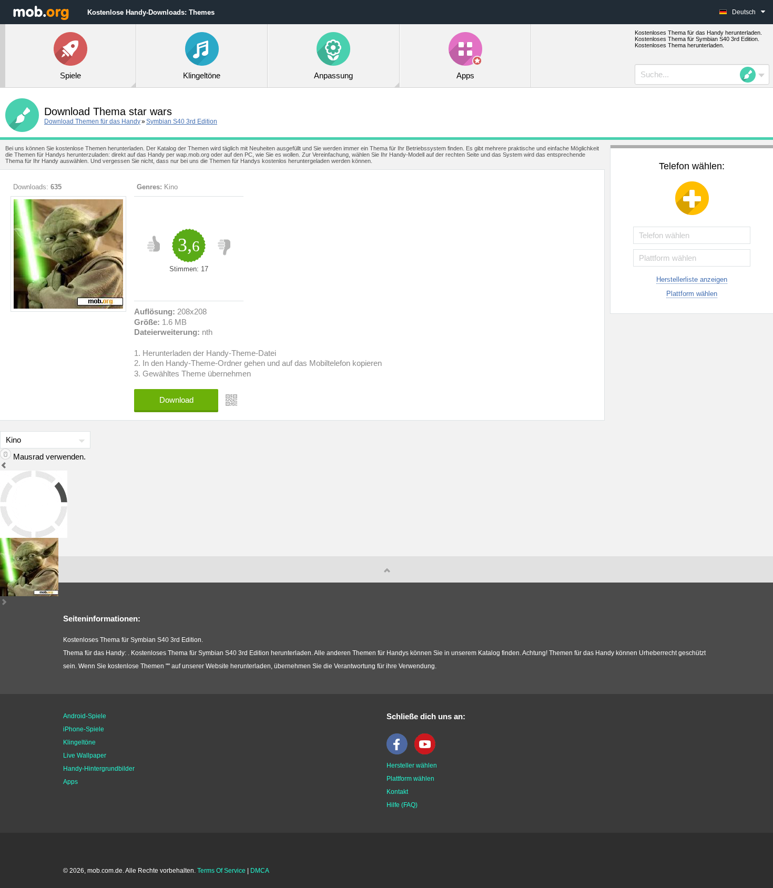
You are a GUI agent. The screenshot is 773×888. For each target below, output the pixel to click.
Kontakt (397, 791)
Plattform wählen (691, 294)
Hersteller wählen (412, 765)
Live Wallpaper (84, 755)
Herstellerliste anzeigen (691, 279)
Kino (171, 187)
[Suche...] (751, 75)
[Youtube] (427, 752)
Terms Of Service (221, 870)
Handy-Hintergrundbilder (99, 768)
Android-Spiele (84, 716)
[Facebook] (400, 752)
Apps (70, 781)
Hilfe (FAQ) (402, 805)
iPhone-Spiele (83, 729)
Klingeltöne (79, 742)
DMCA (259, 870)
